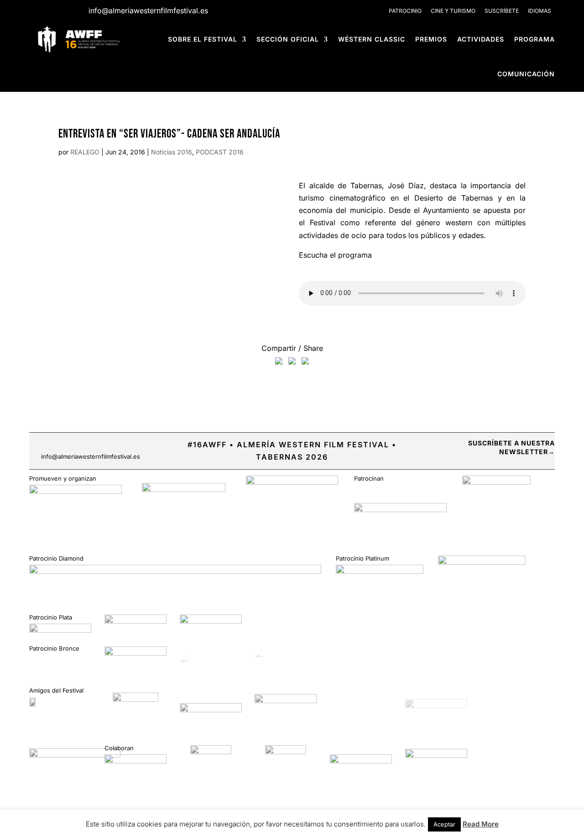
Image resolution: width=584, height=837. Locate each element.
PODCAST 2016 (220, 152)
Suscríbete (502, 10)
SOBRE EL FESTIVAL (202, 39)
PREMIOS (431, 39)
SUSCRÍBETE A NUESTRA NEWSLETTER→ (511, 447)
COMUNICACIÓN (526, 74)
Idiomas (539, 10)
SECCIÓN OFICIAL (287, 39)
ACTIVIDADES (480, 39)
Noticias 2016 (171, 152)
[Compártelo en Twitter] (292, 362)
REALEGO (84, 152)
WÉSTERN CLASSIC (371, 39)
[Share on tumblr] (305, 362)
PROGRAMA (534, 39)
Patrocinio (405, 10)
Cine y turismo (453, 10)
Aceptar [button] (444, 824)
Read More (481, 824)
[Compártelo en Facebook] (278, 362)
